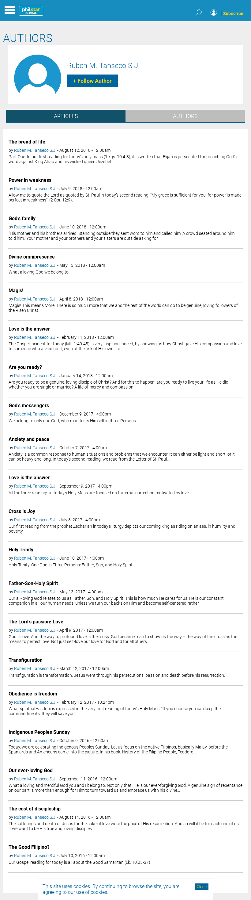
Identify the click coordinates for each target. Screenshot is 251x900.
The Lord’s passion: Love (36, 622)
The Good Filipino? (29, 847)
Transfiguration (26, 660)
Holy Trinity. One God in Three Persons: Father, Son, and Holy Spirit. (71, 564)
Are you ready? (25, 367)
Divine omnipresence (32, 257)
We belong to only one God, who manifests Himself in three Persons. (73, 420)
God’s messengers (29, 405)
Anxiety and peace (29, 439)
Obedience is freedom (33, 694)
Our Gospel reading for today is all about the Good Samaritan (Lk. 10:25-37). (80, 862)
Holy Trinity (21, 550)
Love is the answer (29, 329)
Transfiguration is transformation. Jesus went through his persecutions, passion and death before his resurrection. (117, 675)
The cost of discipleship (35, 809)
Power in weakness (30, 180)
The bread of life (27, 142)
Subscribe (233, 13)
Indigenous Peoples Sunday (39, 732)
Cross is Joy (22, 511)
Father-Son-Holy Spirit (33, 583)
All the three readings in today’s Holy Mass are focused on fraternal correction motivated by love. (99, 492)
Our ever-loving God (31, 770)
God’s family (22, 218)
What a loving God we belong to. (39, 272)
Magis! (16, 290)
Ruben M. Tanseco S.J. (103, 65)
